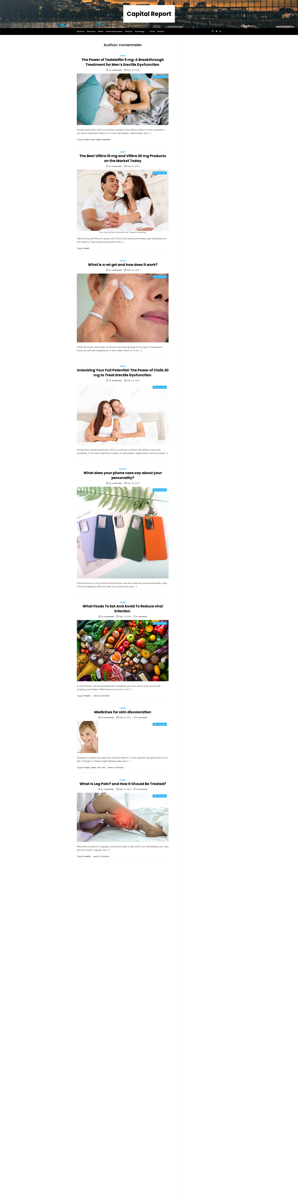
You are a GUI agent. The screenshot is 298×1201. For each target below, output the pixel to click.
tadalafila (106, 139)
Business (81, 31)
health (86, 139)
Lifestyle (128, 31)
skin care (101, 767)
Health (100, 31)
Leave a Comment (101, 696)
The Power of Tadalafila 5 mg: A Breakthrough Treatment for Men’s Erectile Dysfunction (122, 62)
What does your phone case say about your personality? (122, 475)
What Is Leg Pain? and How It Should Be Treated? (123, 783)
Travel (152, 31)
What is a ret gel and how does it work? (122, 264)
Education (91, 31)
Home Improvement (114, 31)
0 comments (141, 616)
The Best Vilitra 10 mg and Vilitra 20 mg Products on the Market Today (122, 158)
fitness (87, 767)
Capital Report (149, 14)
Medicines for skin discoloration (122, 712)
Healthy (87, 696)
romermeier (117, 70)
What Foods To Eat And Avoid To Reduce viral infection (123, 609)
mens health (95, 139)
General (160, 31)
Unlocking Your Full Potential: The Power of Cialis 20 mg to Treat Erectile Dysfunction (123, 373)
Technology (140, 31)
